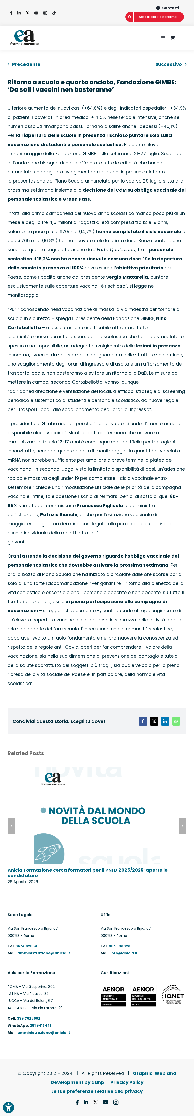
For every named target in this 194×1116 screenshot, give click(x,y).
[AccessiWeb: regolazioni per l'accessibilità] (8, 1107)
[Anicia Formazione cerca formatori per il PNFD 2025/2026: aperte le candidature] (97, 771)
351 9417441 (40, 1025)
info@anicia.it (124, 953)
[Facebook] (143, 721)
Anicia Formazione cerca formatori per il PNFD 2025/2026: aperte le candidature (88, 873)
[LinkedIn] (165, 721)
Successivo (168, 64)
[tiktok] (54, 13)
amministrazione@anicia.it (43, 953)
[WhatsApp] (176, 721)
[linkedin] (19, 13)
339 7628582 (28, 1018)
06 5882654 (26, 946)
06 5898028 (119, 946)
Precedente (26, 64)
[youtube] (36, 13)
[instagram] (45, 13)
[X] (154, 721)
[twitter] (27, 13)
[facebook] (11, 13)
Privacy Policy (126, 1082)
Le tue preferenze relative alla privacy (97, 1091)
